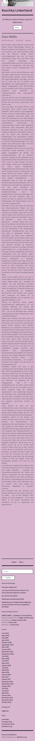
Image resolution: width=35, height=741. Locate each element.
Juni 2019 (5, 661)
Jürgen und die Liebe (25, 618)
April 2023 (5, 640)
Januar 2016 (6, 695)
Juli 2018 (5, 668)
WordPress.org (7, 726)
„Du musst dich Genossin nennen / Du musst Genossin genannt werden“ (15, 591)
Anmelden (5, 719)
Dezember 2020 (7, 652)
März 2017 (5, 677)
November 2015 (7, 700)
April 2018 (5, 670)
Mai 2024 (5, 638)
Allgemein (28, 40)
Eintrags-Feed (7, 722)
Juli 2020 (5, 656)
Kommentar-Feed (8, 724)
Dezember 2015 (7, 698)
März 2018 (5, 672)
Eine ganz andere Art (9, 587)
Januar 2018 (6, 675)
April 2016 (5, 693)
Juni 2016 (5, 691)
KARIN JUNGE (6, 615)
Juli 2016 (5, 688)
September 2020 (8, 654)
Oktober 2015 (6, 702)
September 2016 (8, 684)
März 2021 (5, 647)
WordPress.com (22, 737)
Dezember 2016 (7, 681)
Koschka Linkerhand (17, 10)
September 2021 (8, 645)
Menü (17, 27)
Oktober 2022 (7, 642)
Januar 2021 (6, 649)
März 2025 (5, 636)
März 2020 (5, 658)
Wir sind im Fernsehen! (10, 596)
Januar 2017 (6, 679)
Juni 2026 (5, 633)
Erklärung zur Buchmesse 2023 (13, 599)
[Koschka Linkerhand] (17, 3)
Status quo (13, 622)
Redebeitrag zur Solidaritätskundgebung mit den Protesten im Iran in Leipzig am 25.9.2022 (16, 604)
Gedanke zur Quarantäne (23, 615)
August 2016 (6, 686)
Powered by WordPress (9, 735)
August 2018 (6, 665)
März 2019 (5, 663)
